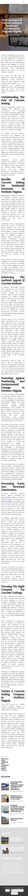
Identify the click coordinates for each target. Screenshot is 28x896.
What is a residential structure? (16, 819)
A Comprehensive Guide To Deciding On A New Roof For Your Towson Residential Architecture (17, 839)
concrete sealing (6, 501)
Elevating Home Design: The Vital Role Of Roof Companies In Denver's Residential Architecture (17, 849)
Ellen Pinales (10, 34)
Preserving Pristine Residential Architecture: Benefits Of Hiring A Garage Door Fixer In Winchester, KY (17, 785)
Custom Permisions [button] (17, 890)
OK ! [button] (8, 890)
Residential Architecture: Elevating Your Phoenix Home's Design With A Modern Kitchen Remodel (17, 808)
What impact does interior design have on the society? (16, 797)
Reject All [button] (14, 893)
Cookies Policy (20, 887)
